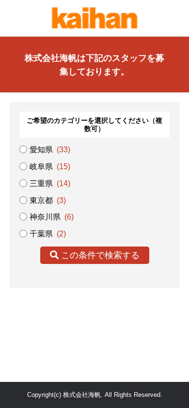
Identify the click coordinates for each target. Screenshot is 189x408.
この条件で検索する (99, 255)
